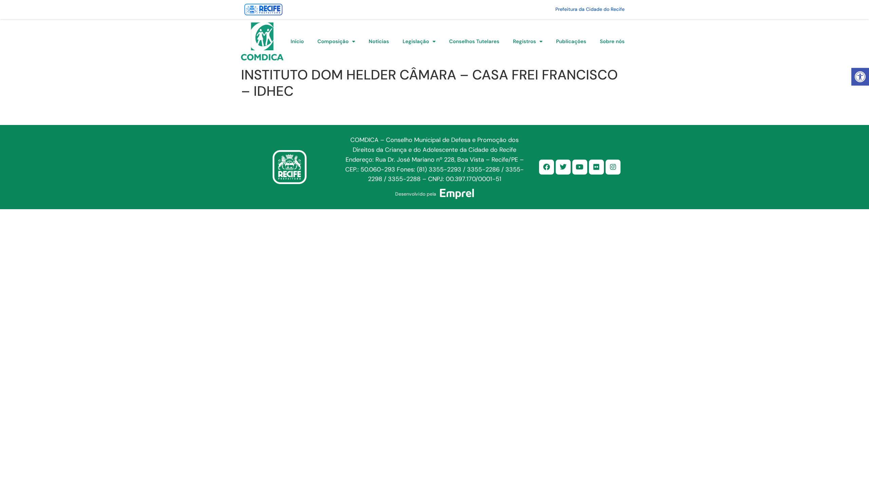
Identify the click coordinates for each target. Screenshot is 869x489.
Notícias (379, 41)
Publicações (571, 41)
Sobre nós (612, 41)
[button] (860, 77)
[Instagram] (613, 167)
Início (297, 41)
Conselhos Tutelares (474, 41)
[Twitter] (563, 167)
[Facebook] (546, 167)
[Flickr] (596, 167)
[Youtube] (579, 167)
